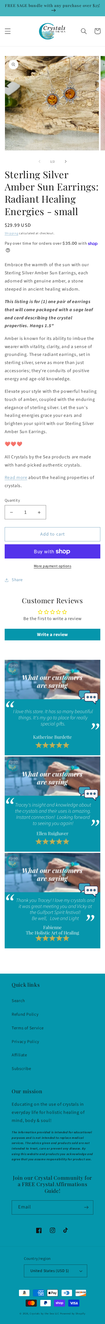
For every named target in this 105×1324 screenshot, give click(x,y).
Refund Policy (25, 1014)
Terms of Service (28, 1028)
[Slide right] (65, 161)
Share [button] (17, 580)
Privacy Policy (25, 1042)
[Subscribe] (86, 1207)
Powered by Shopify (72, 1314)
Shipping (11, 233)
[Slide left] (39, 161)
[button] (7, 31)
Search (18, 1001)
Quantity (12, 500)
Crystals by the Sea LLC (44, 1314)
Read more (16, 477)
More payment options (52, 566)
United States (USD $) (49, 1270)
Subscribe (21, 1069)
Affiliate (19, 1055)
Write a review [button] (52, 634)
